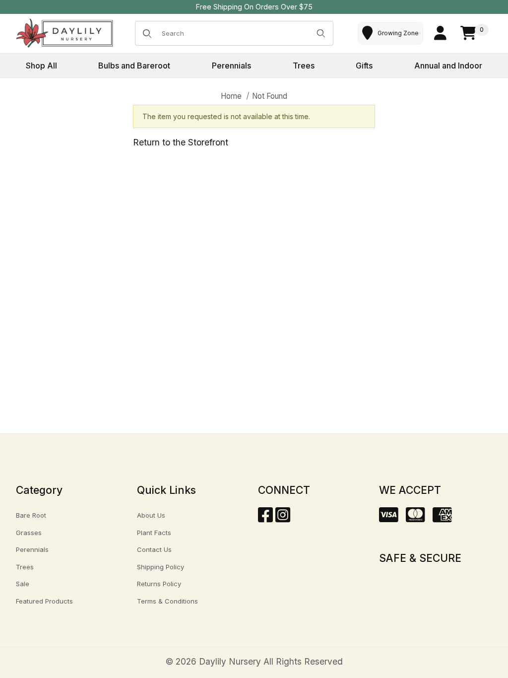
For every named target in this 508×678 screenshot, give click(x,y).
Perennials (32, 549)
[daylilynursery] (65, 32)
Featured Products (44, 601)
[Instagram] (282, 518)
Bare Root (31, 515)
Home (231, 96)
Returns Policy (159, 584)
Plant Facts (154, 533)
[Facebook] (265, 518)
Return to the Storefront (180, 142)
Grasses (29, 533)
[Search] (321, 33)
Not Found (269, 96)
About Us (151, 515)
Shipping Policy (160, 567)
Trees (25, 567)
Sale (22, 584)
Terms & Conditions (167, 601)
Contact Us (154, 549)
